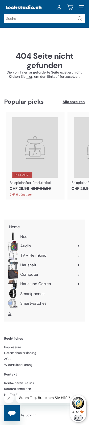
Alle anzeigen (74, 102)
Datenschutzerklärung (20, 353)
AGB (7, 359)
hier (29, 76)
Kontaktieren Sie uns (19, 383)
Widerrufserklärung (18, 365)
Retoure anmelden (17, 389)
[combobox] (44, 18)
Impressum (12, 347)
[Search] (80, 18)
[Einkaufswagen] (70, 7)
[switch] (78, 418)
